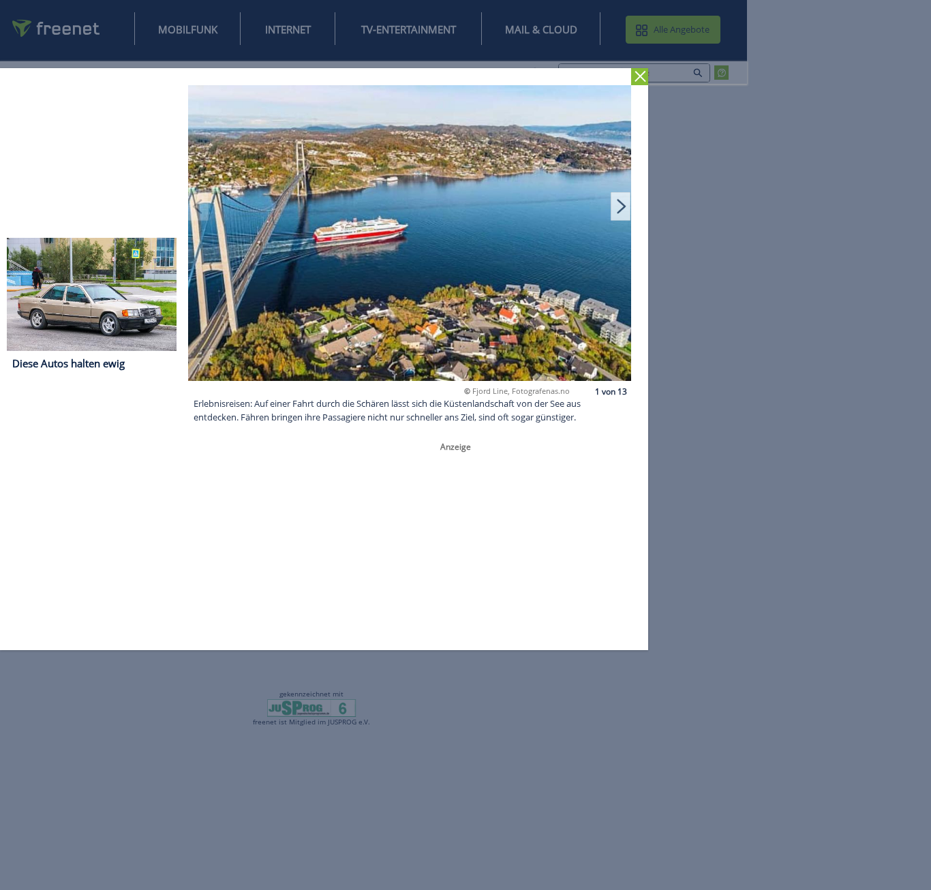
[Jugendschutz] (312, 707)
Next (621, 205)
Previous (198, 205)
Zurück (639, 76)
